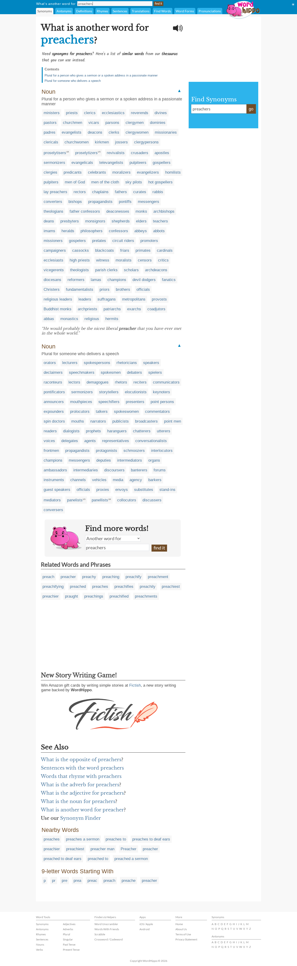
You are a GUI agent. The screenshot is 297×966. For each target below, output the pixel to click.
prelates (99, 240)
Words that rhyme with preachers (81, 776)
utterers (163, 431)
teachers (160, 221)
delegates (69, 441)
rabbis (157, 192)
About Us (181, 929)
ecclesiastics (113, 113)
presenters (135, 402)
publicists (120, 421)
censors (145, 260)
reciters (140, 382)
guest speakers (57, 489)
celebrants (97, 172)
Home (179, 924)
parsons (112, 122)
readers (50, 431)
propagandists (100, 201)
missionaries (166, 132)
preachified (119, 596)
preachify (134, 577)
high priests (80, 260)
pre (64, 880)
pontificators (54, 392)
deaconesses (117, 211)
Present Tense (71, 949)
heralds (67, 231)
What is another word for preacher (82, 810)
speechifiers (108, 402)
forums (160, 470)
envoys (121, 489)
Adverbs (68, 929)
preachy (89, 577)
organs (154, 460)
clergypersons (146, 142)
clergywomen (137, 132)
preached (78, 586)
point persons (162, 402)
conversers (53, 510)
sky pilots (133, 182)
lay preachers (55, 192)
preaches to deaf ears (151, 839)
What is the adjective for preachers (82, 793)
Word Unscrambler (106, 924)
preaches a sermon (82, 839)
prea (77, 880)
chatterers (142, 431)
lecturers (69, 363)
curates (139, 192)
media (118, 480)
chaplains (100, 192)
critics (163, 260)
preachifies (123, 586)
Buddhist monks (57, 309)
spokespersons (97, 363)
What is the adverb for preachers (80, 784)
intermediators (129, 460)
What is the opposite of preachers (81, 759)
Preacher (128, 849)
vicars (93, 122)
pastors (50, 122)
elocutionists (136, 392)
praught (71, 596)
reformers (76, 280)
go (251, 109)
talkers (102, 411)
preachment (158, 577)
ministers (52, 113)
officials (143, 289)
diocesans (52, 280)
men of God (75, 182)
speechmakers (81, 372)
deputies (103, 460)
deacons (95, 132)
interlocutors (162, 450)
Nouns (40, 944)
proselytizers (86, 153)
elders (141, 221)
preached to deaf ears (62, 859)
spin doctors (54, 421)
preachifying (53, 586)
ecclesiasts (53, 260)
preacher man (102, 849)
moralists (124, 260)
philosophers (92, 231)
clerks (114, 132)
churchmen (72, 122)
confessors (118, 231)
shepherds (121, 221)
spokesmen (111, 372)
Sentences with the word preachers (82, 768)
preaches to (116, 839)
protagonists (106, 450)
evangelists (71, 132)
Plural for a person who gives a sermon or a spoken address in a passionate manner (101, 75)
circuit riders (123, 240)
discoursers (114, 470)
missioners (53, 240)
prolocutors (80, 411)
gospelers (77, 240)
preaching (110, 577)
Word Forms (185, 11)
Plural (66, 934)
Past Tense (69, 944)
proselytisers (55, 153)
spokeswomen (126, 411)
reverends (139, 113)
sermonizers (54, 162)
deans (49, 221)
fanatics (169, 280)
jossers (121, 142)
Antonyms (64, 11)
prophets (93, 431)
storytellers (109, 392)
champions (116, 280)
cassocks (80, 250)
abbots (159, 231)
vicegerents (54, 270)
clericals (51, 142)
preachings (93, 596)
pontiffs (125, 201)
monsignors (95, 221)
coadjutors (156, 309)
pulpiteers (137, 162)
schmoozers (134, 450)
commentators (157, 411)
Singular (68, 939)
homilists (173, 172)
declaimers (53, 372)
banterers (139, 470)
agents (90, 441)
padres (49, 132)
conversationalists (151, 441)
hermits (111, 319)
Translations (140, 11)
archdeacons (156, 270)
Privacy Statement (186, 939)
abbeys (140, 231)
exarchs (134, 309)
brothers (123, 289)
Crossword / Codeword (108, 939)
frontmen (51, 450)
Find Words (162, 11)
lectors (74, 382)
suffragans (106, 299)
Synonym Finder (80, 818)
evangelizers (148, 172)
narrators (98, 421)
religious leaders (58, 299)
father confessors (85, 211)
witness (102, 260)
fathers (121, 192)
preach (48, 577)
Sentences (120, 11)
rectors (80, 192)
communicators (166, 382)
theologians (53, 211)
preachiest (171, 586)
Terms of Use (183, 934)
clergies (50, 172)
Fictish (135, 685)
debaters (134, 372)
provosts (159, 299)
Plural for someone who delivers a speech (73, 81)
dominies (157, 122)
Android (144, 929)
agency (135, 480)
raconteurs (53, 382)
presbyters (69, 221)
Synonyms (44, 11)
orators (50, 363)
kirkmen (102, 142)
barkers (154, 480)
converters (53, 201)
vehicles (99, 480)
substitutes (143, 489)
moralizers (121, 172)
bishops (75, 201)
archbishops (163, 211)
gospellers (162, 162)
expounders (54, 411)
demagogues (98, 382)
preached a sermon (131, 859)
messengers (148, 201)
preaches (100, 586)
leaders (84, 299)
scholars (131, 270)
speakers (151, 363)
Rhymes (102, 11)
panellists (100, 500)
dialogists (71, 431)
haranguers (117, 431)
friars (124, 250)
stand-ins (167, 489)
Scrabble (99, 934)
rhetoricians (126, 363)
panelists (75, 500)
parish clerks (106, 270)
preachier (50, 596)
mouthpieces (81, 402)
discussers (151, 500)
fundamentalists (79, 289)
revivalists (116, 153)
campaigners (55, 250)
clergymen (135, 122)
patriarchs (112, 309)
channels (78, 480)
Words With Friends (106, 929)
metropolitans (133, 299)
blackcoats (104, 250)
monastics (69, 319)
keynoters (161, 392)
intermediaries (85, 470)
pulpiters (51, 182)
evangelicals (82, 162)
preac (92, 880)
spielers (155, 372)
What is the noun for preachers (78, 801)
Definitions (84, 11)
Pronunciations (210, 11)
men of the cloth (105, 182)
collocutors (126, 500)
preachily (147, 586)
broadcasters (146, 421)
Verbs (39, 949)
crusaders (139, 153)
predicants (73, 172)
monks (141, 211)
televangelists (111, 162)
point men (172, 421)
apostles (162, 153)
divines (161, 113)
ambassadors (55, 470)
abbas (49, 319)
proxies (102, 489)
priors (105, 289)
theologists (79, 270)
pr (53, 880)
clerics (90, 113)
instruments (54, 480)
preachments (146, 596)
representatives (115, 441)
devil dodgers (144, 280)
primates (143, 250)
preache (129, 880)
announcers (54, 402)
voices (49, 441)
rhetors (121, 382)
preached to (98, 859)
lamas (96, 280)
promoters (149, 240)
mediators (52, 500)
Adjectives (69, 924)
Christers (52, 289)
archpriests (87, 309)
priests (72, 113)
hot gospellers (160, 182)
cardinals (165, 250)
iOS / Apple (146, 924)
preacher (68, 577)
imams (49, 231)
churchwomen (77, 142)
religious (91, 319)
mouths (77, 421)
